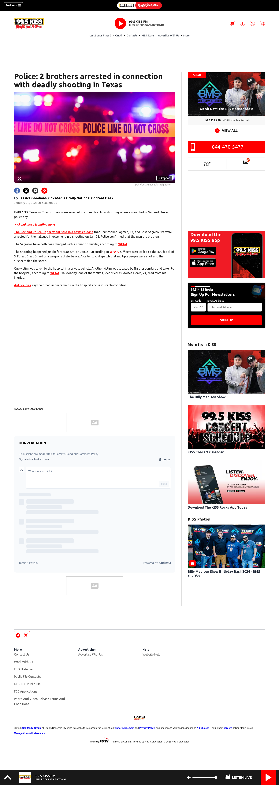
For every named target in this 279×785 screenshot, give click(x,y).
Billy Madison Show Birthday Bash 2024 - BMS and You (224, 573)
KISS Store (148, 35)
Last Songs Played (100, 35)
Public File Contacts (27, 676)
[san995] (139, 5)
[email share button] (35, 191)
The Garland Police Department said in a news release (53, 232)
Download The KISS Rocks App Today (217, 507)
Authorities (22, 285)
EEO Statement (24, 669)
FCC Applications (25, 691)
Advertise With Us (168, 35)
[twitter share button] (26, 191)
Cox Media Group (31, 728)
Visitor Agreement (124, 728)
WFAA (122, 244)
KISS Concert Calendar (206, 452)
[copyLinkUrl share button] (44, 191)
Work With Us (23, 662)
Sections (11, 5)
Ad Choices (203, 728)
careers (228, 728)
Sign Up (226, 320)
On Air (119, 35)
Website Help (151, 654)
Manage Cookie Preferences (29, 733)
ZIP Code (196, 300)
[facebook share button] (17, 191)
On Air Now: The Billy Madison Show (226, 108)
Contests (132, 35)
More (186, 35)
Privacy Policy (147, 728)
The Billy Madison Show (206, 397)
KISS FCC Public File (27, 684)
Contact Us (21, 654)
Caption (164, 178)
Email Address (215, 300)
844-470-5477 (228, 147)
